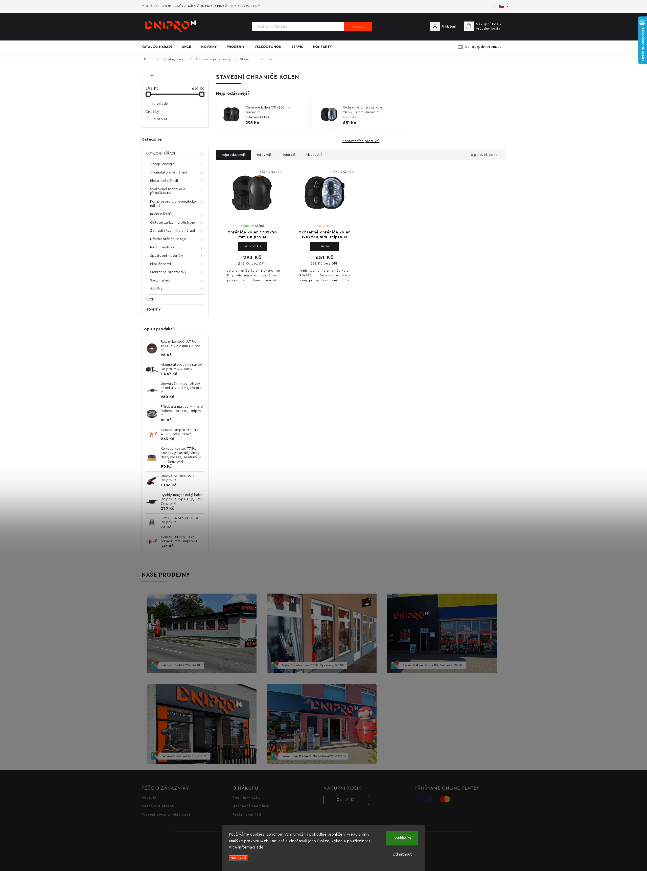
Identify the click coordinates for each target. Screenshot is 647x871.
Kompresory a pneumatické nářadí (173, 204)
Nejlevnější (264, 155)
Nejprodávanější (233, 155)
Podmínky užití (247, 797)
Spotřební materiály (166, 255)
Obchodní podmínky (251, 806)
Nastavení (238, 858)
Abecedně (314, 155)
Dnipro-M (177, 119)
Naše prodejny (166, 575)
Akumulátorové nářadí (168, 172)
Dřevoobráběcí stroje (168, 239)
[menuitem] (159, 46)
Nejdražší (289, 155)
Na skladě (177, 103)
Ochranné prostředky (168, 272)
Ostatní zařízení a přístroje (172, 222)
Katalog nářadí (160, 153)
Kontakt (149, 797)
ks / (346, 800)
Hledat (358, 26)
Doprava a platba (158, 806)
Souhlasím (402, 838)
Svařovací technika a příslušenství (167, 191)
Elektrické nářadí (164, 181)
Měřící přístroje (162, 247)
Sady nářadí (160, 280)
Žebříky (156, 289)
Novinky (153, 309)
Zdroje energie (162, 164)
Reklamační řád (247, 814)
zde (260, 847)
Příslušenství (160, 264)
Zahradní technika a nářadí (172, 230)
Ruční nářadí (160, 214)
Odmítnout (402, 854)
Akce (150, 299)
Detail (324, 246)
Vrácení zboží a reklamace (166, 814)
